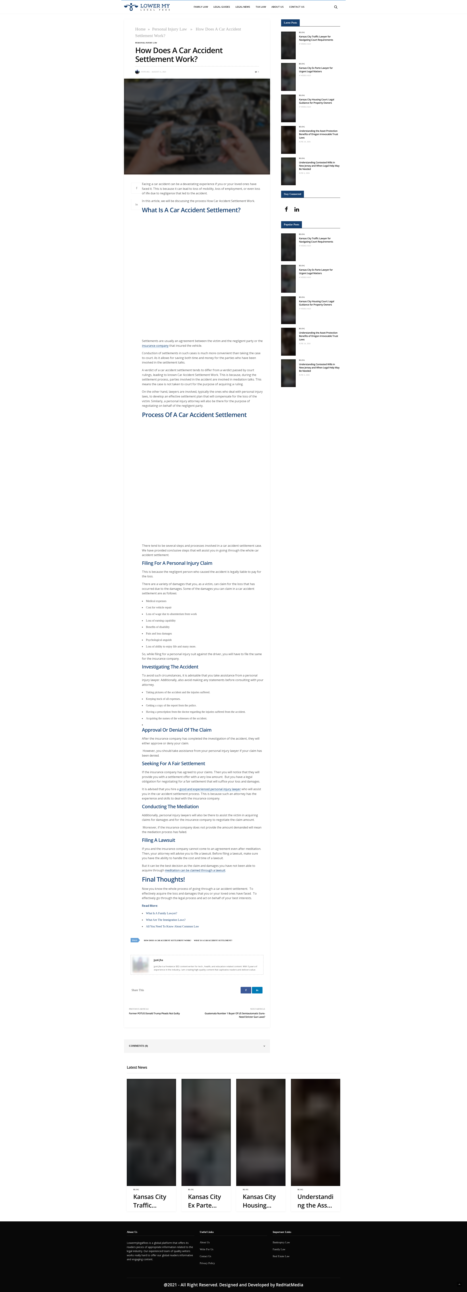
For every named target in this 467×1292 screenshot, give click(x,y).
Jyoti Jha (145, 72)
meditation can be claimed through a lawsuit (195, 870)
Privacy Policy (207, 1263)
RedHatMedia (289, 1285)
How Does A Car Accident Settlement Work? (167, 940)
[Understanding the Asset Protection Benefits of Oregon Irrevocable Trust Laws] (288, 140)
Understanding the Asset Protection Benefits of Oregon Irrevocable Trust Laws (318, 134)
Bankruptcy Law (281, 1242)
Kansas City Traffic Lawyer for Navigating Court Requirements (316, 38)
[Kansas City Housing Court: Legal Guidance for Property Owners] (288, 108)
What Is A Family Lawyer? (161, 913)
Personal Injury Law (169, 29)
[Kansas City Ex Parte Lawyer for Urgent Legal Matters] (288, 77)
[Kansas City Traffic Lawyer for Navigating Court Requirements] (288, 45)
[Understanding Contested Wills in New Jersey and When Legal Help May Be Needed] (288, 171)
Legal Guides (221, 6)
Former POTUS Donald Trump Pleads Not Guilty (154, 1013)
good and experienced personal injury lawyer (210, 789)
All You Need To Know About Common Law (172, 926)
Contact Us (296, 6)
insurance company (155, 346)
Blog (302, 32)
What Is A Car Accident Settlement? (213, 940)
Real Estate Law (281, 1256)
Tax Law (261, 6)
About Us (277, 6)
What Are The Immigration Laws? (166, 919)
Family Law (201, 6)
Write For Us (206, 1249)
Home (140, 29)
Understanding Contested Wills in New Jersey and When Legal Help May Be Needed (319, 166)
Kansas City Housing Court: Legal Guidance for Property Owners (316, 101)
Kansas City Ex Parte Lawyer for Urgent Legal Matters (316, 69)
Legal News (243, 6)
